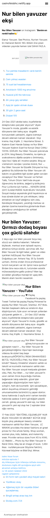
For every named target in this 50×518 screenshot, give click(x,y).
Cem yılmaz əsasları (16, 79)
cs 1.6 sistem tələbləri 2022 (14, 471)
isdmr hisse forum (10, 456)
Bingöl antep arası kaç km (19, 495)
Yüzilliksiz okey (13, 482)
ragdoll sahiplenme (10, 474)
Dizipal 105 (11, 115)
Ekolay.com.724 (14, 501)
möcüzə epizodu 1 (10, 459)
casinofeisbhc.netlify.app (16, 3)
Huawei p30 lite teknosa (18, 95)
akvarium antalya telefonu (14, 468)
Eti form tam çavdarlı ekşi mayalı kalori (25, 477)
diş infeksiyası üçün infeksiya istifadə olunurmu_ (24, 462)
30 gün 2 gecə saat (15, 110)
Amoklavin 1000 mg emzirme (20, 89)
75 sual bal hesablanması (18, 84)
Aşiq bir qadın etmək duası (19, 105)
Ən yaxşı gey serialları (17, 100)
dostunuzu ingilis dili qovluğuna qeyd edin (21, 465)
